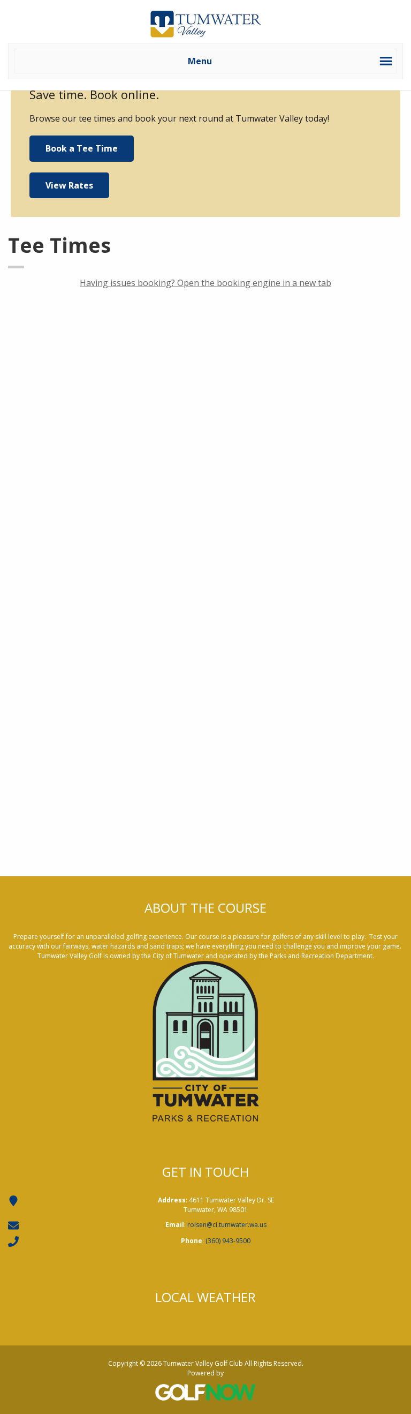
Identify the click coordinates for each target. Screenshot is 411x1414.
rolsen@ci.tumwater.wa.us (227, 1224)
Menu (200, 61)
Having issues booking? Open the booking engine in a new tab (205, 283)
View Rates (69, 185)
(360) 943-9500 (228, 1240)
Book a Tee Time (81, 148)
